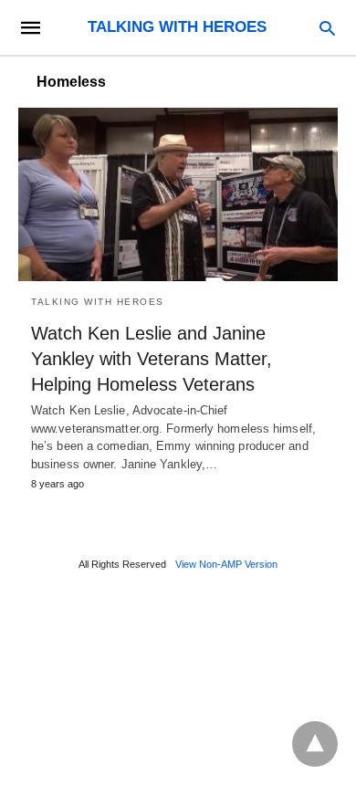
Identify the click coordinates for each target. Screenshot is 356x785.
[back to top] (315, 744)
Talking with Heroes (97, 302)
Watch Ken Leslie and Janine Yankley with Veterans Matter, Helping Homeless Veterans (151, 358)
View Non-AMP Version (226, 564)
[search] (327, 27)
